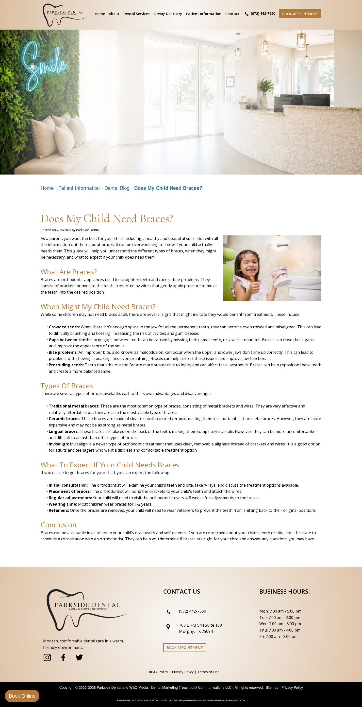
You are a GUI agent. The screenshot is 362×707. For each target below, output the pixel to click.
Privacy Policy (183, 672)
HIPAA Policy (158, 672)
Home (100, 13)
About (114, 13)
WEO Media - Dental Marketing (153, 687)
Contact (232, 13)
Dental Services (136, 13)
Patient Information (203, 13)
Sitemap (272, 687)
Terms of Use (208, 672)
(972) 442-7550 (192, 611)
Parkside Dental (109, 687)
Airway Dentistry (167, 13)
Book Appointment (300, 13)
